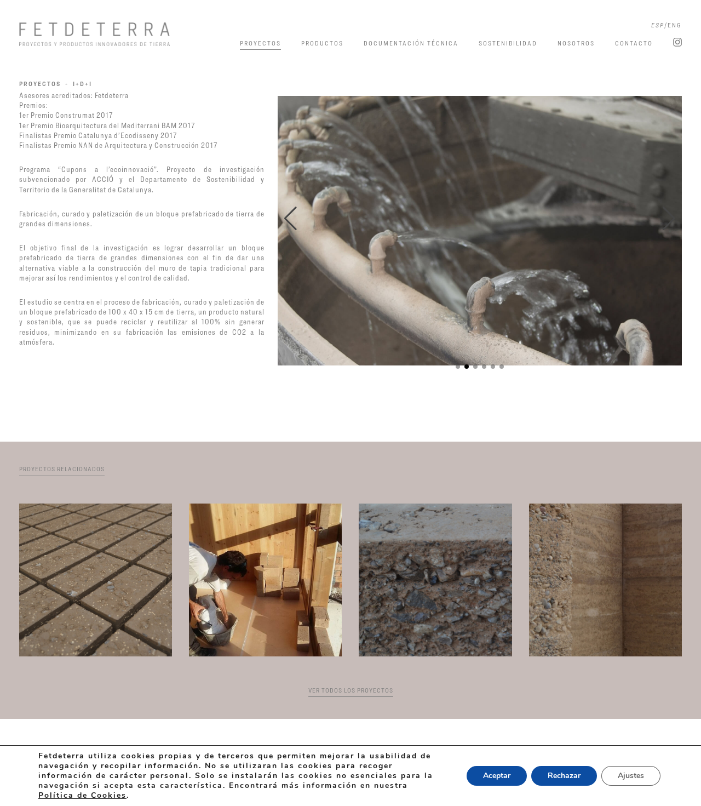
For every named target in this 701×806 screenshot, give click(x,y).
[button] (290, 219)
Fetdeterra (110, 34)
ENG (675, 25)
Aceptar (496, 775)
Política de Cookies (82, 795)
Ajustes (631, 775)
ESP (657, 25)
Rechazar (564, 775)
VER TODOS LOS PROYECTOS (350, 690)
